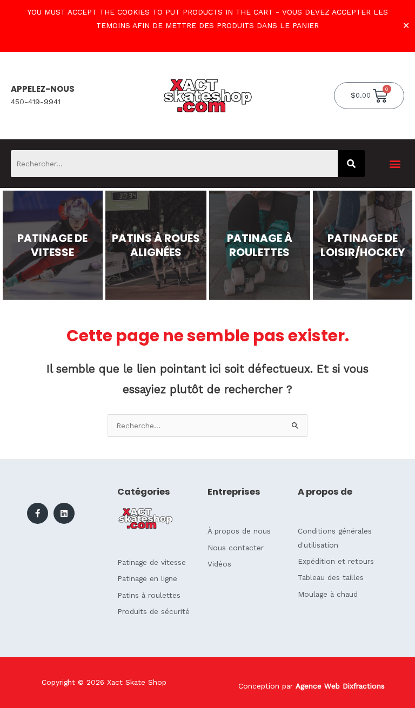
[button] (395, 164)
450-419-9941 (36, 101)
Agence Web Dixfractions (340, 686)
